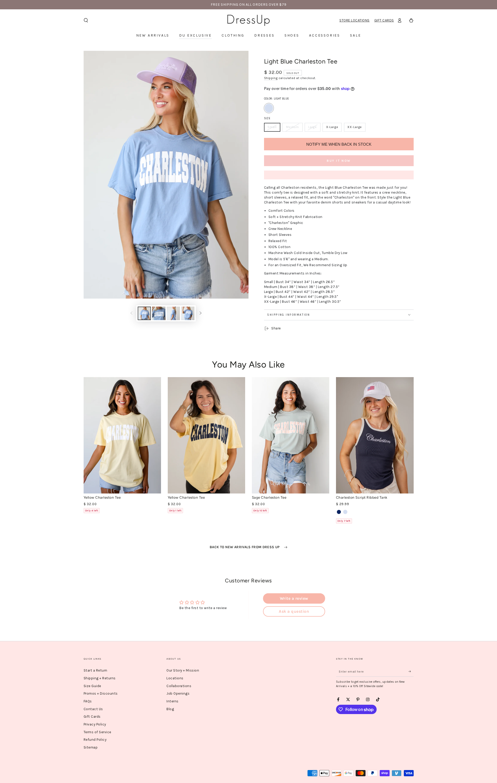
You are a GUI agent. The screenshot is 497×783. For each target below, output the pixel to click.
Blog (170, 709)
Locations (175, 678)
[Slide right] (200, 313)
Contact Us (93, 709)
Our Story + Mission (182, 670)
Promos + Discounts (101, 693)
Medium (294, 128)
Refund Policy (95, 740)
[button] (86, 20)
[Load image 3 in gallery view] (173, 313)
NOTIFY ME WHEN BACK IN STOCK (338, 144)
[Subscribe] (411, 671)
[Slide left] (131, 313)
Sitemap (91, 747)
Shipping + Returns (100, 678)
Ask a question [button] (294, 611)
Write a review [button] (294, 598)
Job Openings (177, 693)
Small (273, 128)
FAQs (88, 701)
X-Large (334, 128)
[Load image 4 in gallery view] (187, 313)
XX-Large (356, 128)
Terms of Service (97, 732)
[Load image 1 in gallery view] (144, 313)
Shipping (271, 78)
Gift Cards (384, 20)
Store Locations (354, 20)
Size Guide (92, 686)
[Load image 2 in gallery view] (158, 313)
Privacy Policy (95, 724)
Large (314, 128)
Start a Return (95, 670)
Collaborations (178, 686)
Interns (172, 701)
